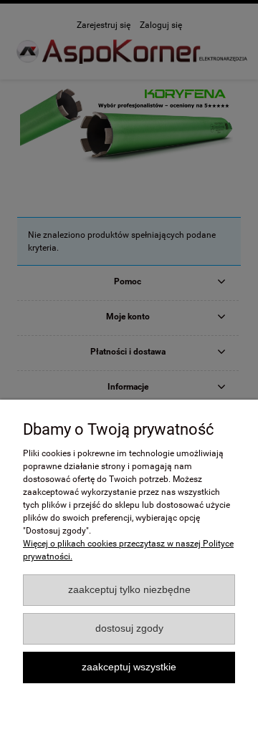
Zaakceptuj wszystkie (129, 667)
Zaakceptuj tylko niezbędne (129, 589)
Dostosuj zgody (129, 628)
